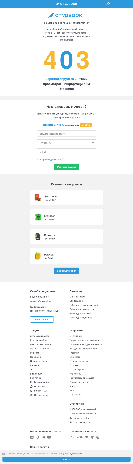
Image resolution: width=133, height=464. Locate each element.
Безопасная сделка (79, 360)
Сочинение (35, 356)
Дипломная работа (39, 335)
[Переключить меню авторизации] (108, 4)
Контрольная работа (40, 344)
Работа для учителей (80, 313)
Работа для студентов (81, 317)
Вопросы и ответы (79, 381)
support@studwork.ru (40, 300)
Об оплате (75, 356)
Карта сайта (76, 394)
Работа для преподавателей (84, 304)
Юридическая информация (83, 348)
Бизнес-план (36, 373)
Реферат (34, 352)
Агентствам (75, 373)
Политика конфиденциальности (86, 344)
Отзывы (74, 365)
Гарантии (74, 352)
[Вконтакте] (32, 437)
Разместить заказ (66, 166)
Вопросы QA (40, 390)
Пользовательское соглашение (85, 339)
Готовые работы (42, 381)
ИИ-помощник (41, 395)
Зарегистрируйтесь (61, 78)
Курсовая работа (38, 339)
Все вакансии (76, 300)
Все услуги (35, 377)
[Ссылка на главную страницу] (66, 4)
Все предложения (66, 270)
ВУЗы (72, 390)
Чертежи (34, 365)
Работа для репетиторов (82, 309)
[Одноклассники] (37, 437)
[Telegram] (43, 437)
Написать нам (42, 319)
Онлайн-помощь (38, 360)
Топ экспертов (77, 369)
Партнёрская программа (82, 377)
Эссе (32, 369)
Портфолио (40, 386)
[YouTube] (49, 437)
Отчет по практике (39, 348)
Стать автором (77, 296)
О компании (76, 335)
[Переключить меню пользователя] (25, 4)
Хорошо (66, 459)
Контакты (74, 386)
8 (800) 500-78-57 (39, 296)
